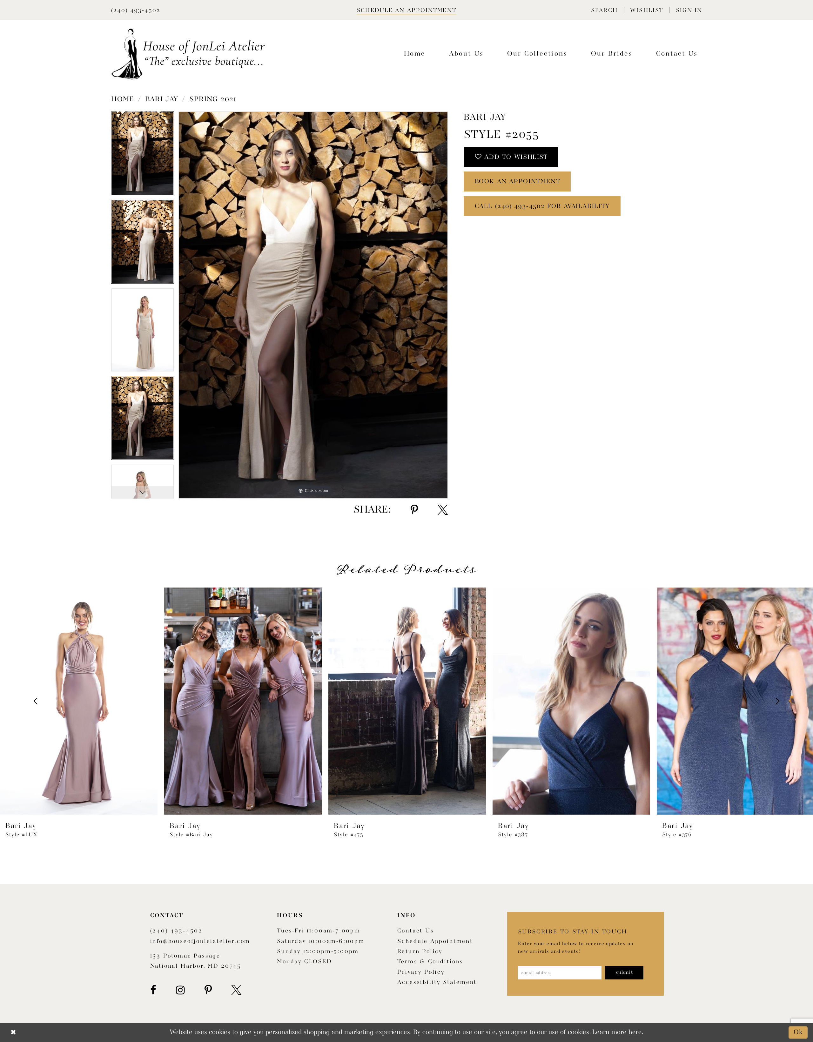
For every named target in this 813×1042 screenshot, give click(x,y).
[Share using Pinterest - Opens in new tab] (414, 510)
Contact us (415, 931)
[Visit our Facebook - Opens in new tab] (153, 990)
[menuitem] (604, 10)
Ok (798, 1032)
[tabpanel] (142, 155)
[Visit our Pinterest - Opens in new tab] (208, 990)
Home (122, 99)
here (635, 1032)
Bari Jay (161, 99)
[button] (604, 10)
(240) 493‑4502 (176, 931)
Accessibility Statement (437, 982)
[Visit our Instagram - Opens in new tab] (180, 990)
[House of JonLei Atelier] (188, 54)
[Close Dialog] (13, 1032)
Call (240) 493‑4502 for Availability (542, 206)
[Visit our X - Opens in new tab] (236, 990)
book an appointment (518, 181)
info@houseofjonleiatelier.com (200, 941)
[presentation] (79, 701)
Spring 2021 (212, 99)
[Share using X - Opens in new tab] (443, 510)
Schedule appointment (435, 941)
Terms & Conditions (430, 961)
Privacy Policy (420, 972)
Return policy (419, 951)
